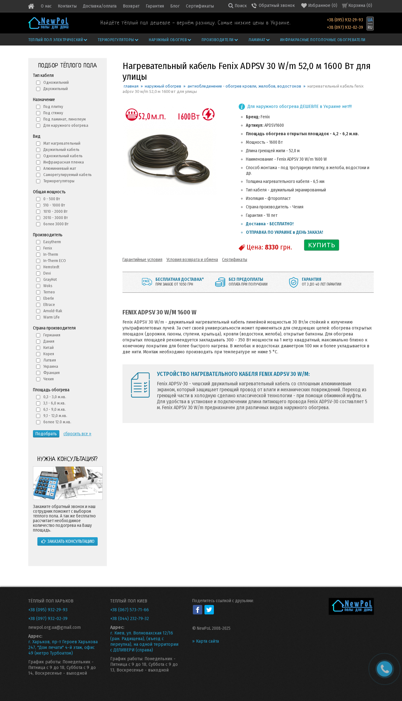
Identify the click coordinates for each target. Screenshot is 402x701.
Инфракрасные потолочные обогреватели (323, 39)
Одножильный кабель (63, 155)
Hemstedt (51, 267)
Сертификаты (200, 6)
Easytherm (52, 241)
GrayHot (50, 279)
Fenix (47, 248)
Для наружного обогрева (65, 125)
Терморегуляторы (116, 39)
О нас (46, 6)
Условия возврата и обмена (192, 259)
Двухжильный (55, 88)
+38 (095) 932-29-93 (345, 20)
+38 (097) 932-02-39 (345, 27)
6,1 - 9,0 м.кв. (54, 409)
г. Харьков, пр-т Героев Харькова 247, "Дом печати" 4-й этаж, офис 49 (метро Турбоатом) (63, 647)
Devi (47, 273)
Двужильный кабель (61, 149)
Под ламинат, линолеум (64, 119)
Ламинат (256, 39)
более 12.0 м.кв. (57, 422)
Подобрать (46, 433)
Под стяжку (53, 112)
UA (370, 20)
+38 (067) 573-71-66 (129, 610)
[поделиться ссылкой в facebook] (197, 609)
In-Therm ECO (54, 260)
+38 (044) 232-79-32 (129, 618)
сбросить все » (77, 433)
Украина (50, 366)
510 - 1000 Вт (54, 205)
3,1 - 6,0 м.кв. (54, 403)
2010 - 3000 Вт (55, 217)
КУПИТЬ (321, 245)
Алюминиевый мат (59, 168)
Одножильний (56, 82)
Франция (51, 372)
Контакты (67, 6)
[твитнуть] (209, 609)
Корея (48, 353)
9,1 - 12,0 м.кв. (55, 415)
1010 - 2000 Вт (55, 211)
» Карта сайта (205, 641)
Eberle (48, 298)
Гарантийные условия (142, 259)
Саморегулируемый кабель (67, 174)
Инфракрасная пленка (63, 162)
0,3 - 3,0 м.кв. (54, 396)
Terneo (49, 292)
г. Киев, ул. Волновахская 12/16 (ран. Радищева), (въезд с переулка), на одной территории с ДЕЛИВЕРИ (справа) (144, 641)
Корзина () (360, 5)
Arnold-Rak (52, 310)
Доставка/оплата (100, 6)
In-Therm (50, 254)
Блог (175, 6)
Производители (218, 39)
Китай (48, 347)
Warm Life (51, 317)
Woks (47, 285)
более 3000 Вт (55, 224)
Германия (51, 335)
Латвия (49, 360)
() (322, 5)
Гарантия (155, 6)
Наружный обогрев (168, 39)
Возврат (131, 6)
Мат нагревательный (61, 143)
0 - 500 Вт (51, 198)
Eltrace (49, 304)
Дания (48, 341)
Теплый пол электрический (55, 39)
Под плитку (53, 106)
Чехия (48, 379)
